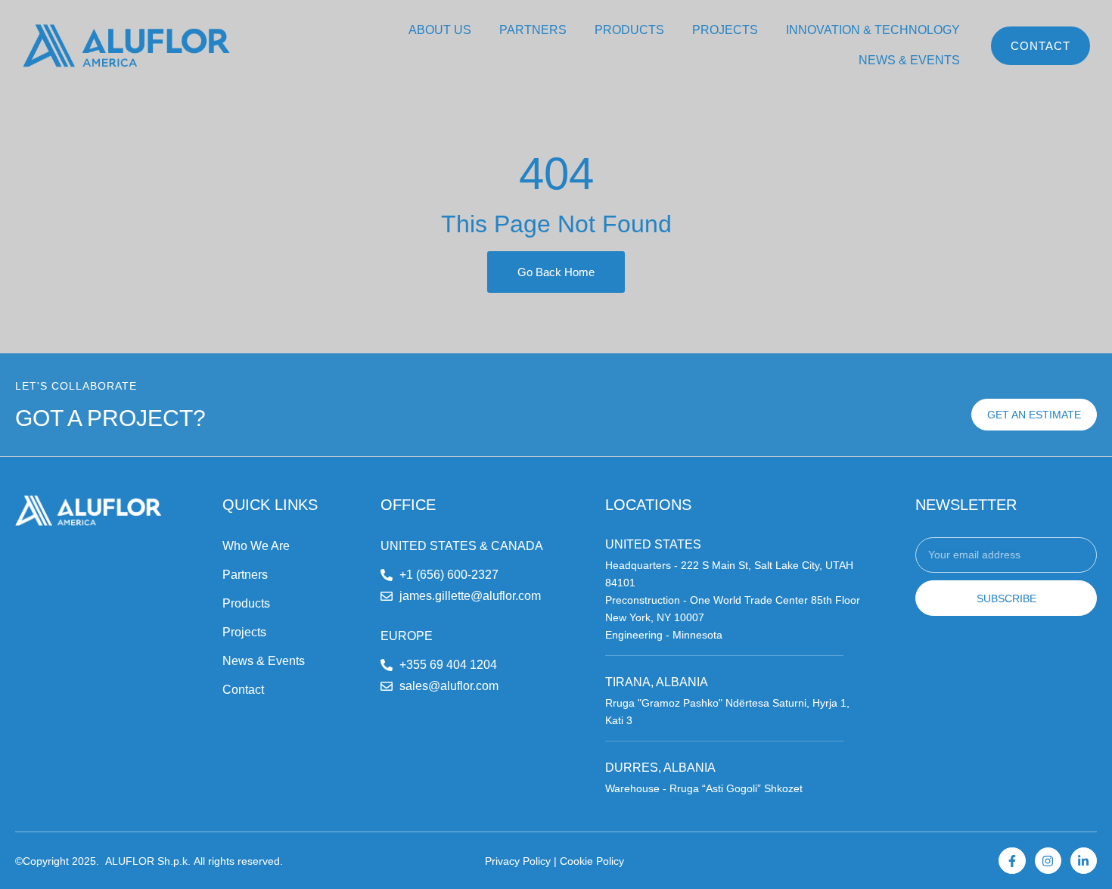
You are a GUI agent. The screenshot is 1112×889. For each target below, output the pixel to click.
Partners (245, 574)
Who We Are (256, 545)
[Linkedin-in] (1083, 860)
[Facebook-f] (1012, 860)
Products (246, 603)
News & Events (263, 660)
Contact (243, 689)
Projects (244, 632)
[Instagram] (1048, 860)
